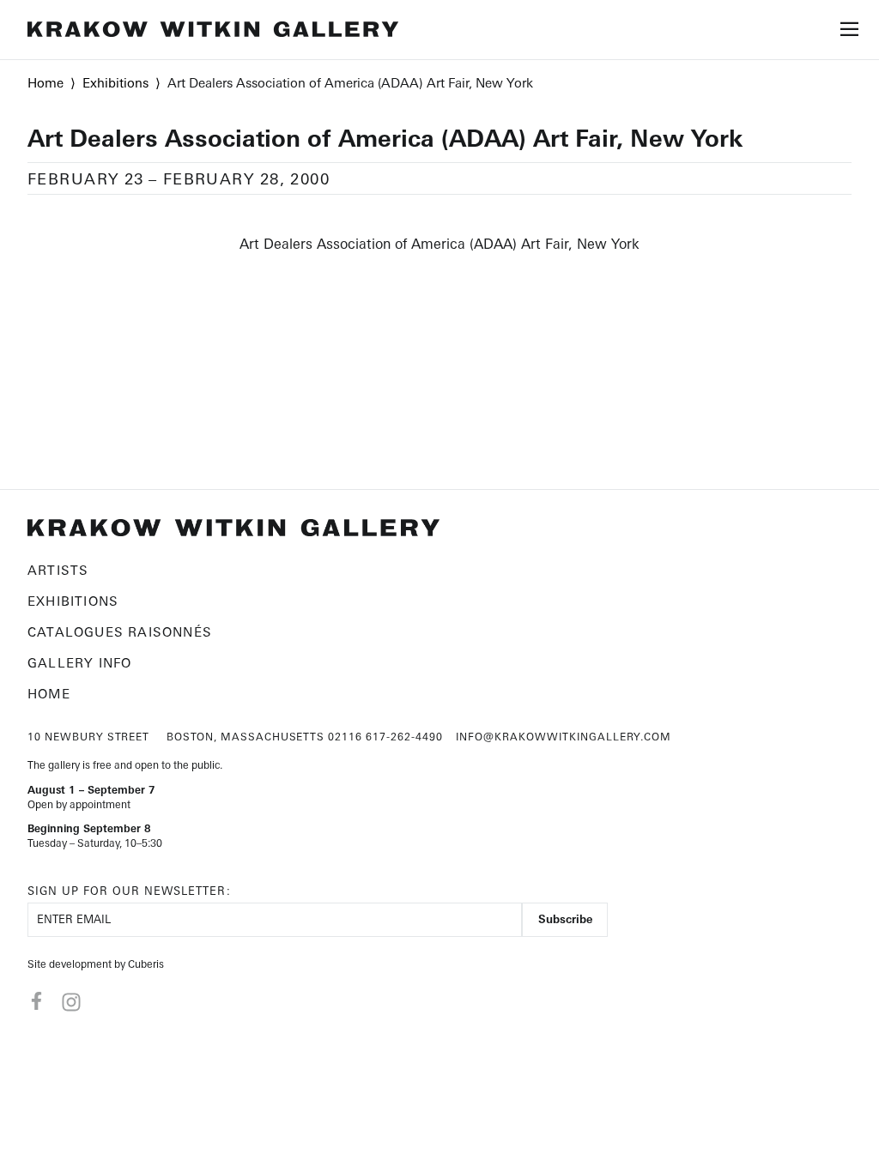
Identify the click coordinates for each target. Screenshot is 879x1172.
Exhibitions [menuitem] (72, 601)
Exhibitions (115, 83)
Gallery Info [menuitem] (79, 663)
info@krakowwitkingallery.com (563, 736)
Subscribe (565, 919)
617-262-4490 (404, 736)
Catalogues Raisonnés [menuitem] (119, 632)
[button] (850, 33)
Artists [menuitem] (57, 570)
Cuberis (146, 964)
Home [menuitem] (48, 694)
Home (45, 83)
